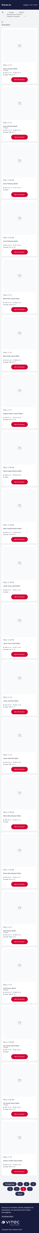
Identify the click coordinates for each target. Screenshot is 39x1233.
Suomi (31, 5)
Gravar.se (6, 5)
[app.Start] (3, 12)
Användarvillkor (7, 1216)
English (35, 5)
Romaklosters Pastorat (14, 14)
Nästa (20, 1194)
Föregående (9, 1184)
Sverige (11, 12)
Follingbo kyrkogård (13, 16)
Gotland (21, 12)
